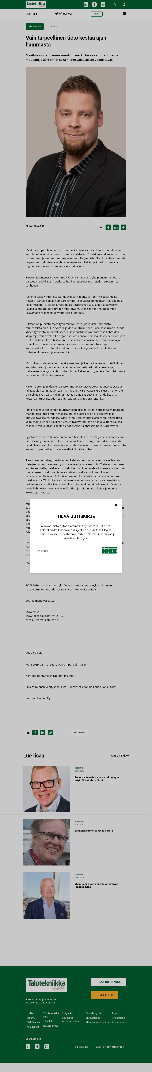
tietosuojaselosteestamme (59, 534)
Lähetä (109, 550)
